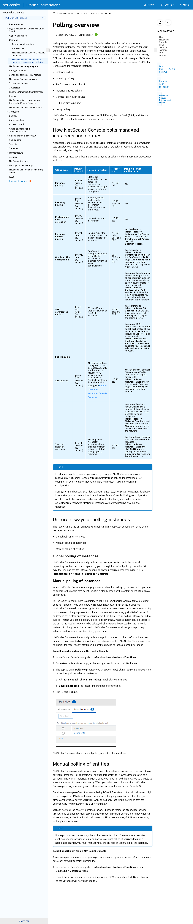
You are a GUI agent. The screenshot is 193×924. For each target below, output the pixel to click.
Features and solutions (23, 44)
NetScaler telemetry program (23, 66)
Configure (14, 112)
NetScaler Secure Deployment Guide (165, 99)
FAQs (11, 177)
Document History (18, 181)
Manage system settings (21, 165)
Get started (14, 88)
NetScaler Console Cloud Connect (26, 107)
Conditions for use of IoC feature (25, 75)
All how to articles (18, 36)
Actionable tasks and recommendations (19, 130)
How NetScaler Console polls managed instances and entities (164, 46)
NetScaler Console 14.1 (101, 13)
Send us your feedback (164, 84)
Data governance (17, 70)
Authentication (16, 120)
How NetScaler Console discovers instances (28, 54)
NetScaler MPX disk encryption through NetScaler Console (24, 101)
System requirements (19, 83)
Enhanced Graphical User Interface (26, 92)
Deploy (12, 96)
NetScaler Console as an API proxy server (26, 171)
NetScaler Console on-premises (73, 13)
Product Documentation (43, 5)
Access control (16, 124)
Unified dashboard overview (22, 136)
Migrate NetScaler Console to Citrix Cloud (26, 30)
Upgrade (13, 116)
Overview (13, 40)
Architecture (18, 48)
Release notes (16, 24)
